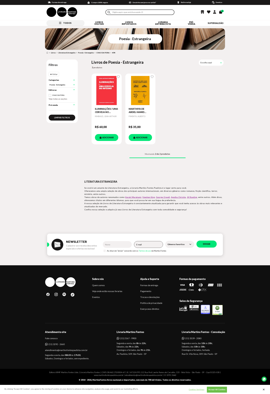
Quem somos (98, 285)
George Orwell (163, 197)
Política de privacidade (151, 303)
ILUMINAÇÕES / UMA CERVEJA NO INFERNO (106, 110)
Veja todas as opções (58, 99)
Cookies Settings (196, 389)
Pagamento (145, 291)
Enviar (206, 244)
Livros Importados (129, 23)
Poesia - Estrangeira (86, 53)
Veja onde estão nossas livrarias (107, 291)
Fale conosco (51, 338)
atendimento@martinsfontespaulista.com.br (64, 350)
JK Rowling (192, 197)
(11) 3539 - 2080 (193, 338)
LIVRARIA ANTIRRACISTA (163, 23)
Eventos (96, 297)
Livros (53, 53)
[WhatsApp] (264, 379)
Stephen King (148, 197)
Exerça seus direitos (149, 308)
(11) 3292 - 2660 (57, 344)
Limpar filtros (62, 117)
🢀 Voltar (54, 74)
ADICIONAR (108, 137)
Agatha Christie (178, 197)
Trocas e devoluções (150, 297)
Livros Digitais (99, 23)
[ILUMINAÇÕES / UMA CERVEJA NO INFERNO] (107, 90)
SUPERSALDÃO (216, 23)
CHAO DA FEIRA (103, 53)
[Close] (264, 389)
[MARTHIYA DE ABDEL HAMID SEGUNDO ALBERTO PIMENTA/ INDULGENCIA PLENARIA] (140, 90)
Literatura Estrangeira (66, 53)
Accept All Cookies (216, 389)
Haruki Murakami (133, 197)
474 (113, 53)
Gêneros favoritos (176, 244)
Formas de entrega (149, 285)
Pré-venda (191, 23)
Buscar (109, 12)
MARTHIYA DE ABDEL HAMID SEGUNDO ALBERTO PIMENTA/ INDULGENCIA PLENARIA (140, 110)
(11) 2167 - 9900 (128, 338)
